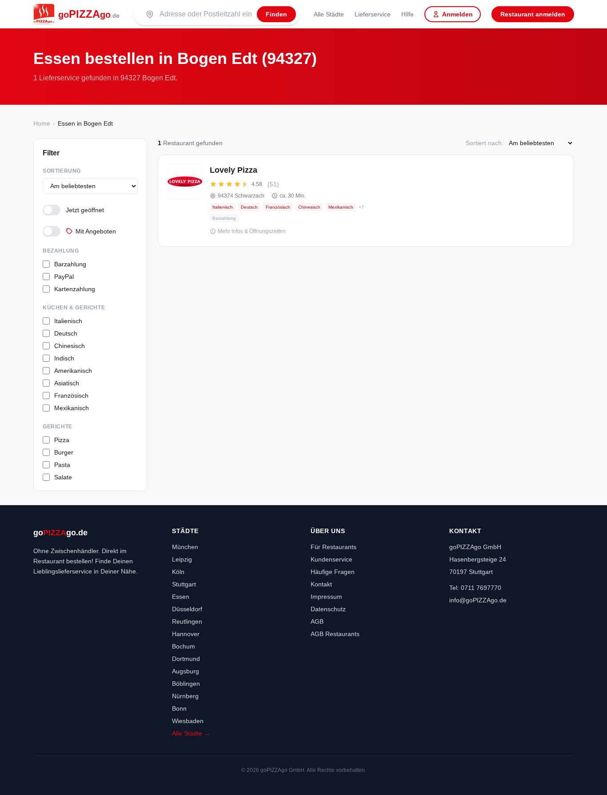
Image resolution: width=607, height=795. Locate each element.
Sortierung (62, 171)
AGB (317, 621)
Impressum (326, 596)
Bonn (179, 708)
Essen (180, 596)
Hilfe (407, 14)
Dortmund (186, 658)
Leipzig (182, 559)
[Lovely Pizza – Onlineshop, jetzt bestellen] (365, 200)
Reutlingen (187, 621)
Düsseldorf (187, 609)
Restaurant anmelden (532, 14)
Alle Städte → (191, 733)
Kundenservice (331, 559)
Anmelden (457, 14)
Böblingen (186, 683)
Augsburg (185, 671)
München (185, 546)
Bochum (183, 646)
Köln (178, 571)
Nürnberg (185, 696)
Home (41, 123)
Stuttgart (184, 584)
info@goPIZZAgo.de (478, 600)
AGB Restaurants (335, 633)
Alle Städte (329, 14)
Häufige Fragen (333, 571)
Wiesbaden (188, 720)
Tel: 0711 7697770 (475, 587)
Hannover (186, 633)
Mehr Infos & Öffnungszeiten (252, 231)
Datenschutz (328, 609)
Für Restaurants (333, 546)
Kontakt (321, 584)
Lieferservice (373, 14)
